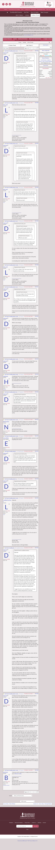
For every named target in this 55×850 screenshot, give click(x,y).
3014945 (36, 498)
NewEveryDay (21, 451)
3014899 (36, 143)
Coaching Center (27, 9)
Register (46, 38)
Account (44, 822)
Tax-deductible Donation (16, 12)
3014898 (36, 102)
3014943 (36, 451)
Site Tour (26, 12)
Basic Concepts (44, 12)
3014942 (36, 435)
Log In (50, 38)
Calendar (24, 42)
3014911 (36, 286)
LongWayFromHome (20, 548)
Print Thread (5, 48)
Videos (22, 9)
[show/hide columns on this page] (51, 42)
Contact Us (35, 803)
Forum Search (45, 45)
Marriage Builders (48, 803)
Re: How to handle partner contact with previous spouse (16, 50)
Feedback (11, 822)
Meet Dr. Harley (34, 12)
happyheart (21, 392)
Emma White (21, 479)
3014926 (36, 391)
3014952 (36, 547)
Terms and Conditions (19, 822)
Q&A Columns (19, 15)
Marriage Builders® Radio (41, 9)
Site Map (39, 822)
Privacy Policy (27, 822)
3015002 (36, 693)
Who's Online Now (45, 50)
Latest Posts (45, 65)
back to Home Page (27, 3)
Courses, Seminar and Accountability (14, 9)
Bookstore (5, 9)
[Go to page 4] (30, 48)
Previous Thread (12, 45)
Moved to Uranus (6, 785)
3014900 (36, 187)
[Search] (49, 42)
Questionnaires (33, 9)
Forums (20, 42)
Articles (27, 15)
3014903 (36, 221)
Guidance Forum (35, 15)
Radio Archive (48, 9)
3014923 (36, 359)
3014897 (36, 50)
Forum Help (41, 803)
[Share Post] (33, 50)
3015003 (36, 770)
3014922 (36, 316)
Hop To (10, 795)
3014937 (36, 419)
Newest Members (45, 58)
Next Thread (29, 45)
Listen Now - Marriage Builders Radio (49, 4)
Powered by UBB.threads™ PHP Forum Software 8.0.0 (27, 840)
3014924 (36, 374)
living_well (22, 50)
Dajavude (22, 102)
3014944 (36, 478)
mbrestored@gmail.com (28, 35)
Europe (4, 389)
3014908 (36, 264)
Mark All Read (12, 803)
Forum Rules (6, 803)
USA (4, 514)
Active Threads (30, 42)
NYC (4, 117)
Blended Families (18, 773)
